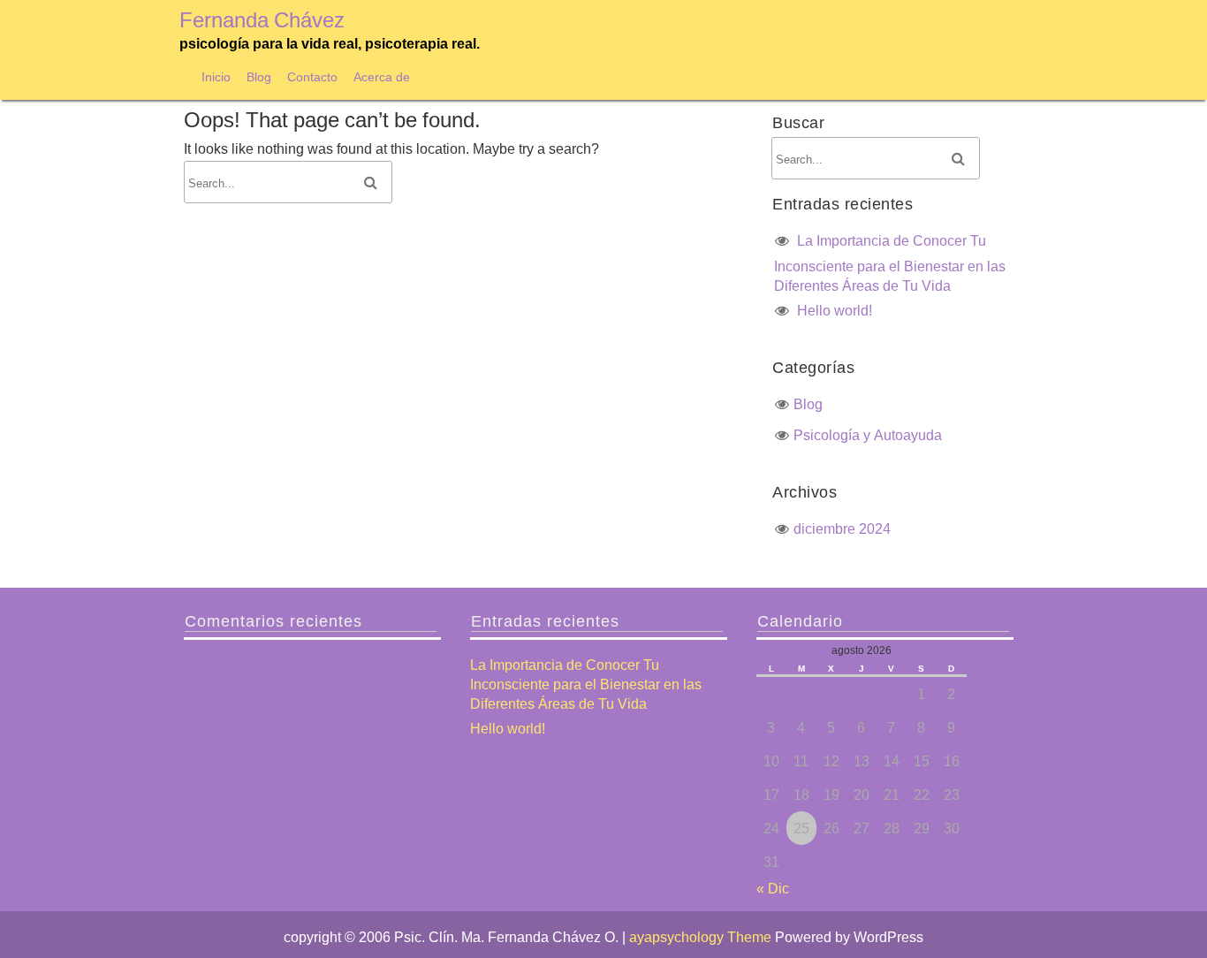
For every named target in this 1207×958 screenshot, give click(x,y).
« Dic (772, 888)
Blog (259, 76)
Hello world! (834, 310)
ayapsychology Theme (702, 937)
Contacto (312, 76)
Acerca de (381, 76)
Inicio (216, 76)
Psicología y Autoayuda (867, 435)
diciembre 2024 (842, 528)
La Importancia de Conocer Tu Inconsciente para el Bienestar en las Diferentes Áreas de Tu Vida (890, 263)
